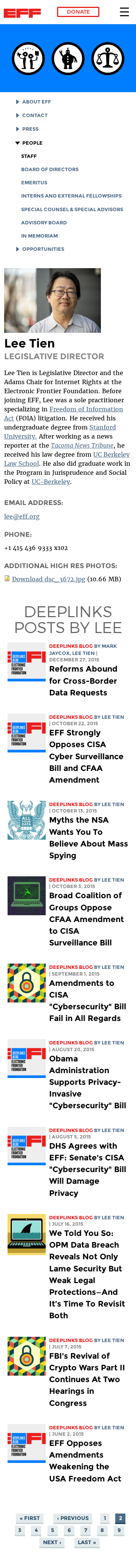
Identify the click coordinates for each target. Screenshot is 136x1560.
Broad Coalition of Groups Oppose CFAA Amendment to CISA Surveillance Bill (86, 919)
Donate (78, 12)
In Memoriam (39, 236)
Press (30, 129)
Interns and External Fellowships (71, 196)
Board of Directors (50, 169)
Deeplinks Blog (71, 646)
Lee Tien (83, 653)
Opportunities (43, 249)
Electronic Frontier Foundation (24, 13)
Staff (29, 156)
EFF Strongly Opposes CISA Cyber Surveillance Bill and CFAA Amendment (86, 756)
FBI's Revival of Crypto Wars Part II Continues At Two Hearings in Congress (87, 1379)
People (32, 143)
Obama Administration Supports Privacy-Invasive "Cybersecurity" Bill (87, 1082)
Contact (35, 115)
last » (87, 1542)
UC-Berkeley (51, 481)
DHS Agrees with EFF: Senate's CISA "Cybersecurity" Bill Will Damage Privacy (87, 1169)
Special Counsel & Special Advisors (72, 209)
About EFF (36, 102)
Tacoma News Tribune (82, 445)
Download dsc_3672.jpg (48, 579)
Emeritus (34, 182)
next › (52, 1542)
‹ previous (73, 1518)
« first (30, 1518)
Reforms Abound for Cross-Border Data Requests (83, 680)
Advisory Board (44, 223)
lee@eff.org (22, 516)
